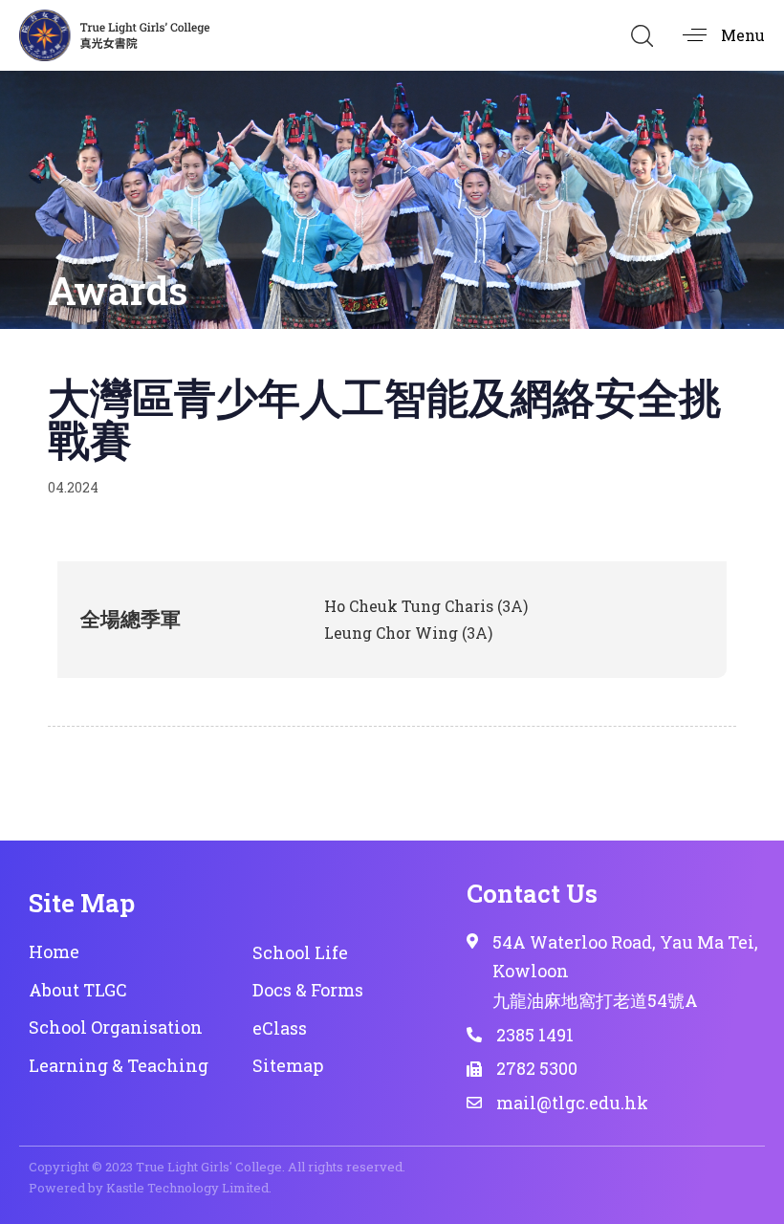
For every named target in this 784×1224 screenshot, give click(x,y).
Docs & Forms (307, 989)
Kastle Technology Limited (187, 1187)
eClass (279, 1027)
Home (54, 951)
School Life (300, 952)
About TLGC (78, 989)
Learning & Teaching (118, 1065)
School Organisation (116, 1027)
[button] (641, 35)
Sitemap (287, 1065)
